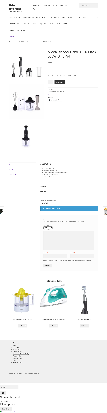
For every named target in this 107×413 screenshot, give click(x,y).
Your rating (47, 225)
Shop (14, 360)
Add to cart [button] (22, 326)
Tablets (25, 24)
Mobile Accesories (28, 17)
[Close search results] (3, 393)
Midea (49, 95)
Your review (47, 230)
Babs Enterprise (15, 6)
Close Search (6, 409)
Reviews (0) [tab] (12, 175)
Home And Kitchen (67, 17)
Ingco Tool (43, 24)
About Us (16, 343)
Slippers (11, 30)
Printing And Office (14, 24)
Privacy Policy (63, 5)
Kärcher (51, 24)
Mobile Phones (40, 17)
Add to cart (59, 82)
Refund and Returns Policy (50, 5)
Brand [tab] (11, 170)
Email (72, 253)
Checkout (16, 347)
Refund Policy (21, 30)
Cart (14, 345)
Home (12, 42)
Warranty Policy (37, 5)
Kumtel (65, 24)
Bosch (58, 24)
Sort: (1, 401)
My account (36, 9)
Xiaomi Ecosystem (14, 17)
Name (45, 253)
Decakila (34, 24)
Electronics (53, 17)
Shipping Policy (17, 358)
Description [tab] (12, 165)
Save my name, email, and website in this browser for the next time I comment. (68, 261)
